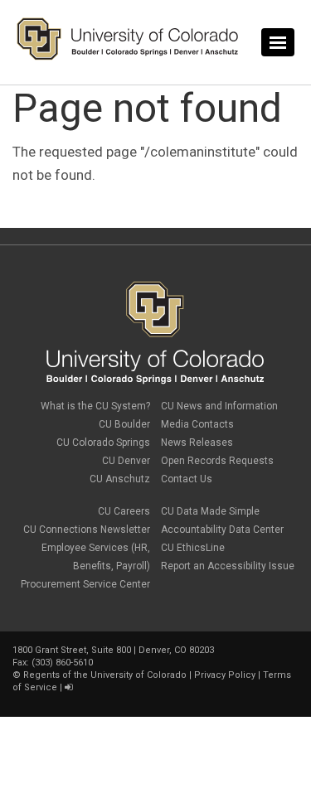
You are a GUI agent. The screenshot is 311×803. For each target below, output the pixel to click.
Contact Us (186, 479)
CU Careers (124, 511)
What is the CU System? (95, 406)
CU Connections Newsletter (86, 529)
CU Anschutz (120, 479)
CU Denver (126, 461)
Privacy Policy (224, 675)
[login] (68, 687)
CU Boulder (124, 424)
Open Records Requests (217, 461)
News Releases (197, 442)
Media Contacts (197, 424)
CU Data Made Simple (210, 511)
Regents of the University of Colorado (105, 675)
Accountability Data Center (222, 529)
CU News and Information (219, 406)
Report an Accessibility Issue (227, 566)
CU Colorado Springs (103, 442)
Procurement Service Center (85, 584)
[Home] (128, 56)
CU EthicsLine (193, 548)
